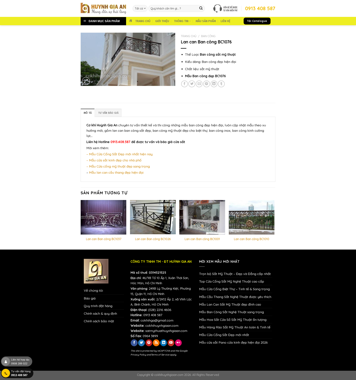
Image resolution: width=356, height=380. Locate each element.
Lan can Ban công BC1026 (153, 239)
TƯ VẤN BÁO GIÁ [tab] (108, 112)
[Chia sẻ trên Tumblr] (221, 84)
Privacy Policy (138, 354)
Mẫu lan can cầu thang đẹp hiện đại (116, 172)
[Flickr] (178, 342)
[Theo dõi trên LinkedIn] (163, 342)
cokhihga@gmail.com (157, 320)
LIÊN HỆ (225, 21)
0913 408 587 (152, 315)
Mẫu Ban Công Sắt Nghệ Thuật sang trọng (231, 312)
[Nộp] (201, 8)
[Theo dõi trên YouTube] (171, 342)
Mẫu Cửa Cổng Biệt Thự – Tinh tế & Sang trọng (234, 289)
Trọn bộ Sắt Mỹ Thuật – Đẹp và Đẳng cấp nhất (235, 274)
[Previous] (81, 224)
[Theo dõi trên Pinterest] (149, 342)
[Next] (274, 224)
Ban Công (208, 36)
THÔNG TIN (181, 21)
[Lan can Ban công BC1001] (202, 217)
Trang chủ (189, 36)
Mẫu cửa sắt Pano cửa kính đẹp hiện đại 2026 (233, 342)
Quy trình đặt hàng (98, 306)
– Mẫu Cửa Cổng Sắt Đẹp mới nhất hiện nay (119, 154)
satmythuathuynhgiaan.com (166, 331)
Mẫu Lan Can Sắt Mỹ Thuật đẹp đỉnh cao (230, 304)
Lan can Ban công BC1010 (251, 239)
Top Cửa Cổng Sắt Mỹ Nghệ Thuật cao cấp (231, 281)
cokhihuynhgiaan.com (161, 325)
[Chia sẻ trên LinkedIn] (214, 84)
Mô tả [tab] (88, 112)
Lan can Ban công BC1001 (202, 239)
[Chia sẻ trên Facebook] (184, 84)
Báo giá (89, 298)
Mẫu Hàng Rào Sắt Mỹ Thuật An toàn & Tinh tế (234, 327)
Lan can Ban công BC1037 (103, 239)
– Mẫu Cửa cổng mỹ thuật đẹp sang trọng (118, 166)
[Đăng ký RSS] (156, 342)
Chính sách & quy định (100, 313)
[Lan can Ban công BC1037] (103, 217)
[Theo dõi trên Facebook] (134, 342)
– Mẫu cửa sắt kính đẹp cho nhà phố (113, 160)
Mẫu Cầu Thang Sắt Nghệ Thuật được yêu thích (235, 297)
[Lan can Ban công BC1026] (153, 217)
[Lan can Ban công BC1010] (252, 217)
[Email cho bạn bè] (199, 84)
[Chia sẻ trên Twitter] (191, 84)
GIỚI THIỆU (162, 21)
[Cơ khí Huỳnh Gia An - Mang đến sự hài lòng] (104, 8)
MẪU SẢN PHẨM (206, 21)
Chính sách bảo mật (99, 321)
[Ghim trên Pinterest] (206, 84)
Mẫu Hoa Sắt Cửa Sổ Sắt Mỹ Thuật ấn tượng (232, 319)
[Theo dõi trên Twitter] (141, 342)
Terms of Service (160, 354)
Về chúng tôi (93, 290)
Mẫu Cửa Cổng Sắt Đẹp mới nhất (224, 335)
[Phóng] (86, 81)
